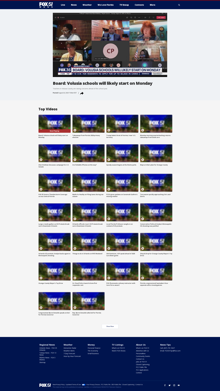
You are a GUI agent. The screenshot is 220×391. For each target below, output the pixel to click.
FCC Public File (141, 367)
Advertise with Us (142, 351)
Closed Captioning (142, 364)
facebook (165, 385)
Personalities (141, 353)
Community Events (143, 356)
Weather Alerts (69, 351)
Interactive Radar (70, 348)
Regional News (47, 344)
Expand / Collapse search (179, 5)
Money (91, 344)
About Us (141, 344)
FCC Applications (142, 370)
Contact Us (140, 359)
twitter (169, 385)
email (179, 385)
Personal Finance (94, 348)
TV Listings (117, 344)
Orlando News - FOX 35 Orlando (48, 349)
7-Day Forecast (69, 353)
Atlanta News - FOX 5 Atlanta (47, 359)
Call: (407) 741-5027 (167, 348)
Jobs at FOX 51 (141, 362)
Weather (68, 344)
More (152, 5)
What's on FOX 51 (142, 348)
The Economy (93, 351)
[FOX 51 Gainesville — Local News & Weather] (47, 5)
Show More (110, 326)
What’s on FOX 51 (118, 348)
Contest (139, 373)
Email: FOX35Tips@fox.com (170, 351)
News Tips (165, 344)
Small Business (93, 353)
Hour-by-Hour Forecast (72, 356)
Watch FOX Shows (118, 351)
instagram (174, 385)
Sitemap (42, 362)
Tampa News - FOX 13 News (47, 354)
